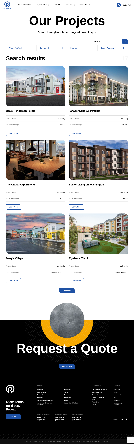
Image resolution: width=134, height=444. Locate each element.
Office (66, 392)
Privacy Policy (66, 441)
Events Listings (118, 395)
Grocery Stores (41, 395)
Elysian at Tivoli (78, 258)
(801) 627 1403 (41, 417)
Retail (66, 400)
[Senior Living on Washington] (98, 160)
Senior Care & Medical (71, 403)
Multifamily (67, 389)
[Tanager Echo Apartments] (98, 86)
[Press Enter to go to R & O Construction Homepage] (7, 5)
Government (40, 389)
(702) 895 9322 (59, 417)
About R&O (56, 5)
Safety (94, 404)
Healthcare (40, 397)
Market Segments (97, 392)
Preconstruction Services (99, 389)
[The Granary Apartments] (35, 160)
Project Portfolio (41, 5)
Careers (116, 392)
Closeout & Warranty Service (98, 398)
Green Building (41, 392)
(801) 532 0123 (76, 417)
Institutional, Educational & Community (45, 403)
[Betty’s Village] (35, 233)
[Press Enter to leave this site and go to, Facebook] (126, 419)
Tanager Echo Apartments (84, 110)
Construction (96, 395)
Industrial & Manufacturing (45, 400)
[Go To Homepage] (10, 389)
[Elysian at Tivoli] (98, 233)
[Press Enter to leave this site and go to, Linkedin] (121, 419)
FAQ (115, 397)
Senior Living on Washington (86, 184)
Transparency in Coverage (118, 403)
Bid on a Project (84, 5)
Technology (95, 402)
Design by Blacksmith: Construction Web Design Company (90, 441)
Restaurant (67, 397)
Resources (69, 5)
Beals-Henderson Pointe (20, 110)
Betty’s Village (14, 258)
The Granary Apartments (21, 184)
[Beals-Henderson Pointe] (35, 86)
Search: (97, 41)
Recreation (67, 395)
